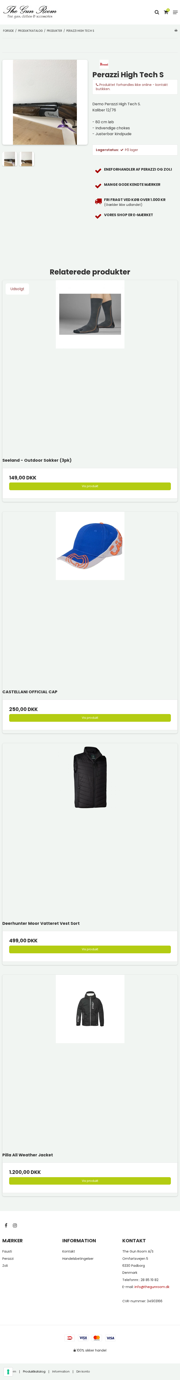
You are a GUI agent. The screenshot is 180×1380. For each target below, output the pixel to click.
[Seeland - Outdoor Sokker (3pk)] (90, 367)
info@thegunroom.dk (152, 1287)
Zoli (5, 1265)
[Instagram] (17, 1225)
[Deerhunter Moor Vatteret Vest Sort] (90, 830)
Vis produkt (90, 486)
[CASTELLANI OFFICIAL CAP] (90, 599)
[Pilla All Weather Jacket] (90, 1062)
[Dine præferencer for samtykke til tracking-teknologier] (8, 1371)
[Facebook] (8, 1225)
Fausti (7, 1251)
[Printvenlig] (176, 30)
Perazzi (8, 1258)
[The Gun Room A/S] (30, 12)
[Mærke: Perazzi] (104, 64)
